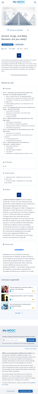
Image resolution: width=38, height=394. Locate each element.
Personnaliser (11, 391)
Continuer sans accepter (31, 348)
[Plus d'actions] (28, 30)
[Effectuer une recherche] (35, 2)
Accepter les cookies (25, 391)
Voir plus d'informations (19, 75)
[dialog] (19, 370)
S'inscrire (31, 340)
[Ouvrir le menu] (2, 2)
